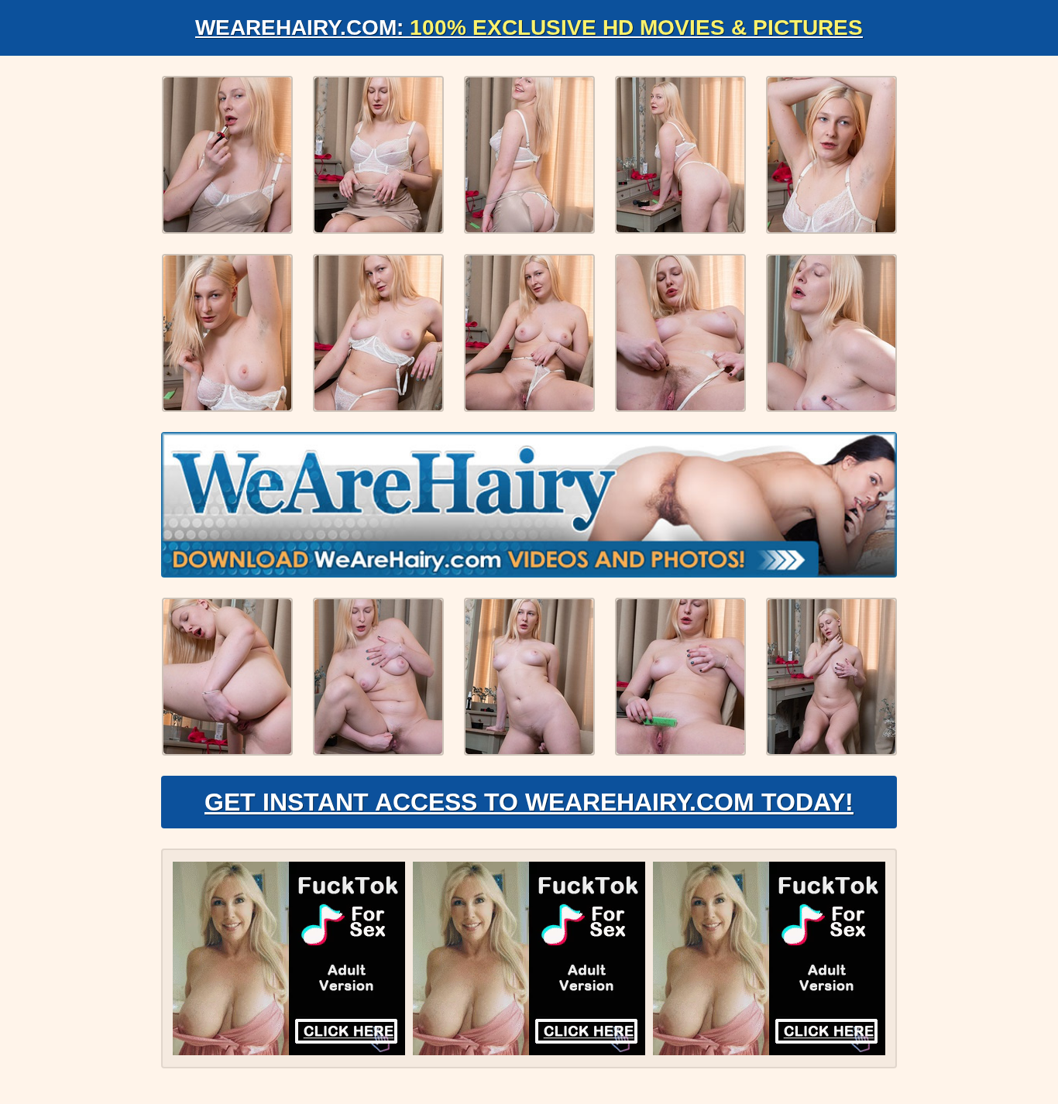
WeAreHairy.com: (529, 27)
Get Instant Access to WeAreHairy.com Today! (529, 802)
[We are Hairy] (529, 505)
